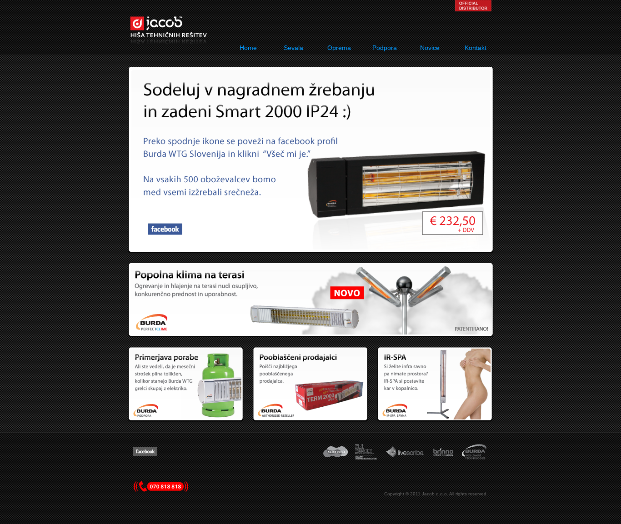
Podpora (384, 47)
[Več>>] (311, 332)
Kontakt (475, 47)
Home (248, 47)
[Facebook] (145, 454)
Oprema (339, 47)
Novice (430, 47)
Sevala (293, 47)
